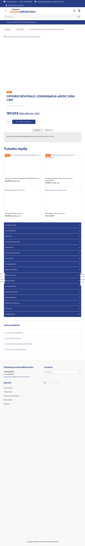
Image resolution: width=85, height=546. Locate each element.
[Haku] (78, 17)
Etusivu (7, 29)
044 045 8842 (27, 2)
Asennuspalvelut (10, 297)
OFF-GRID (20, 29)
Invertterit (8, 236)
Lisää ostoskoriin (25, 122)
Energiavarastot (10, 264)
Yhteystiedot (8, 392)
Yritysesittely (8, 388)
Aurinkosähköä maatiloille (14, 333)
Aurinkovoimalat (10, 225)
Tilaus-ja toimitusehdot (11, 396)
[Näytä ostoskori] (79, 10)
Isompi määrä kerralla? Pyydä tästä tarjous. (21, 22)
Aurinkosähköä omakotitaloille (15, 349)
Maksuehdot (8, 400)
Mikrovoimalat (10, 281)
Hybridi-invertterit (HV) (12, 242)
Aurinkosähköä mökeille (13, 338)
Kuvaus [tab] (37, 130)
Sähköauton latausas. (12, 303)
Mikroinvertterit (10, 275)
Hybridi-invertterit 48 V (12, 253)
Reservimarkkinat (11, 269)
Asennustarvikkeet (11, 292)
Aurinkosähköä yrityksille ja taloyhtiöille (18, 344)
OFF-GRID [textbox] (62, 372)
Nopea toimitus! (12, 2)
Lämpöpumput (10, 314)
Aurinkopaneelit (10, 231)
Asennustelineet (10, 286)
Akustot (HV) (9, 247)
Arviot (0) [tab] (48, 130)
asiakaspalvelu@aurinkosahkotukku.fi (50, 2)
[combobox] (62, 372)
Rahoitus (7, 404)
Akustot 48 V (9, 258)
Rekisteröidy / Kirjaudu (16, 5)
